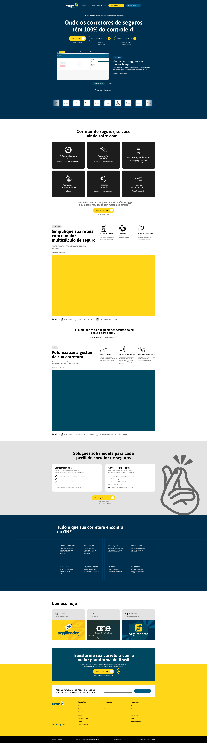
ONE (79, 706)
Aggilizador (81, 709)
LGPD (132, 718)
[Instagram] (53, 725)
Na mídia (106, 709)
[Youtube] (64, 725)
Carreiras (107, 712)
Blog (132, 709)
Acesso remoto (135, 715)
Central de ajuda (135, 706)
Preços (80, 721)
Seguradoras (81, 712)
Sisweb (80, 715)
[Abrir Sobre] (101, 5)
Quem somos (108, 706)
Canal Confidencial (136, 721)
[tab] (99, 83)
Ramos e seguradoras (84, 724)
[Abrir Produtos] (88, 5)
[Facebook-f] (60, 725)
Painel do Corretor (83, 718)
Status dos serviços (136, 712)
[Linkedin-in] (57, 725)
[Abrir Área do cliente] (138, 5)
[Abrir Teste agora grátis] (122, 5)
